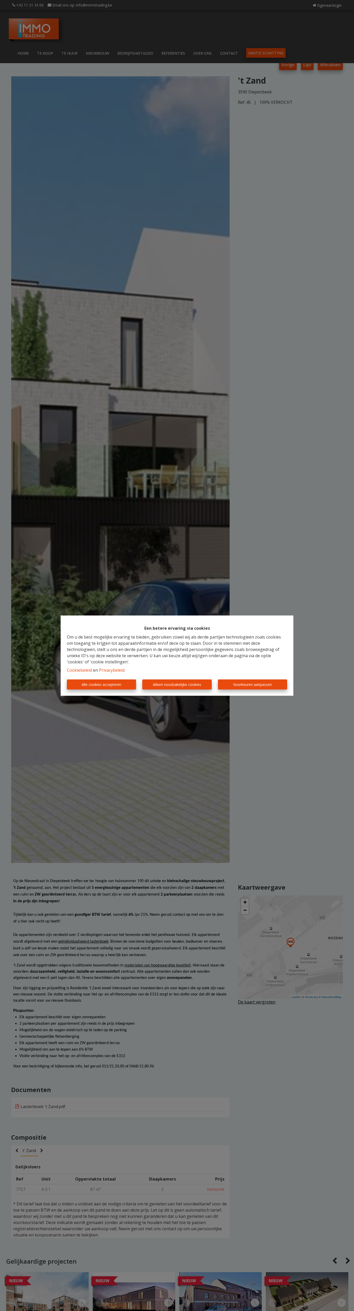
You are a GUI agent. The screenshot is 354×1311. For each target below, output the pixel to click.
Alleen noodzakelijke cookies (177, 684)
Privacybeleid (111, 670)
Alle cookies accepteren (101, 684)
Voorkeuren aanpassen (252, 684)
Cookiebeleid (79, 670)
